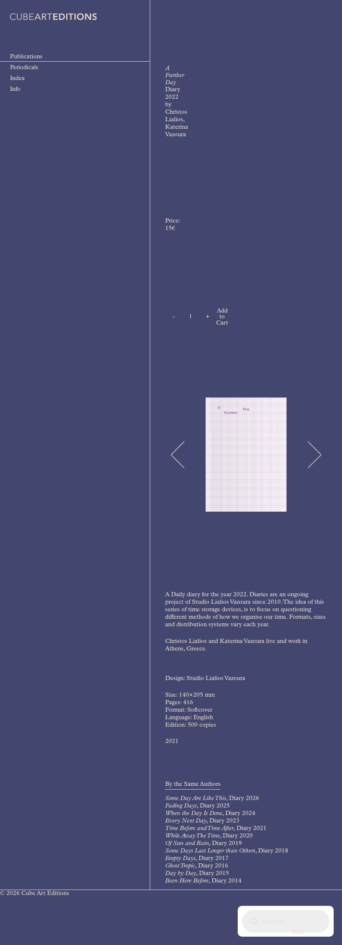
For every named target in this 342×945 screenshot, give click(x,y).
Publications (26, 57)
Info (15, 89)
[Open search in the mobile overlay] (286, 921)
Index (17, 79)
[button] (177, 454)
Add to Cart (222, 317)
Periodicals (24, 68)
